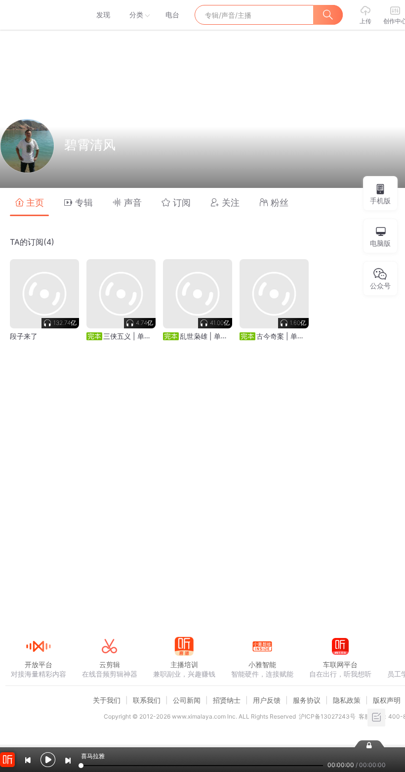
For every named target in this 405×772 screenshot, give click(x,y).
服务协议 (307, 700)
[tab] (29, 202)
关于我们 (107, 700)
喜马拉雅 (38, 15)
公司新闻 (187, 700)
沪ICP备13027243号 (327, 716)
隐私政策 (347, 700)
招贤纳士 (227, 700)
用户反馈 (267, 700)
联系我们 (147, 700)
